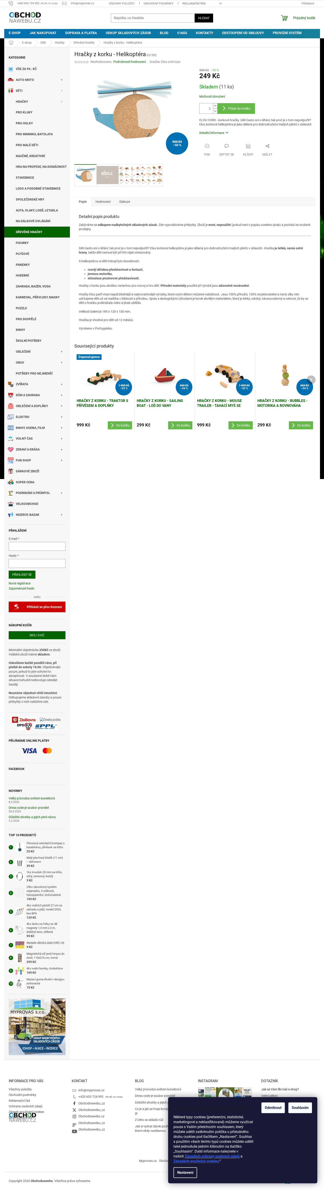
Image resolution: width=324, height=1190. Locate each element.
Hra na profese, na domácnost (41, 166)
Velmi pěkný (269, 1096)
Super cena (25, 482)
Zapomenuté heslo (21, 588)
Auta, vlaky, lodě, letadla (37, 210)
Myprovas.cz (148, 1161)
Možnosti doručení (212, 96)
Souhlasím (300, 1108)
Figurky (22, 243)
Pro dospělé (26, 319)
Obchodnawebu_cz (91, 1103)
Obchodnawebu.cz (91, 1116)
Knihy (20, 330)
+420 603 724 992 (91, 1096)
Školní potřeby (28, 340)
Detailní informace (211, 133)
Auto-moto (25, 80)
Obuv (20, 362)
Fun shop (23, 460)
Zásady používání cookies (26, 1112)
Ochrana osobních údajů (26, 1106)
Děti (19, 90)
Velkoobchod (27, 504)
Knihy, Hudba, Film (30, 428)
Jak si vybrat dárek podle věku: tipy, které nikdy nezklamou (159, 1128)
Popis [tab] (83, 201)
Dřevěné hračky (29, 232)
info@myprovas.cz (91, 1090)
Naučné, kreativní (30, 156)
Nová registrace (20, 583)
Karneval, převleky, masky (38, 297)
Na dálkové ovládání (33, 221)
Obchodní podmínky (158, 3)
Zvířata (22, 384)
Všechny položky (122, 3)
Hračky (22, 101)
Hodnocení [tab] (103, 201)
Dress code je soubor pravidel (29, 807)
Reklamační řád (194, 3)
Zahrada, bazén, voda (33, 286)
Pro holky (24, 123)
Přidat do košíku (239, 108)
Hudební (22, 275)
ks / (37, 635)
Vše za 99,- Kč (26, 69)
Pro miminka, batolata (34, 134)
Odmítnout (273, 1108)
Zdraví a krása (28, 449)
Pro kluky (24, 112)
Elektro (22, 417)
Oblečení (23, 351)
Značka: (164, 61)
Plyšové (22, 254)
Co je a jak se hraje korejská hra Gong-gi (161, 1111)
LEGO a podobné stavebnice (38, 188)
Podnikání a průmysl (33, 493)
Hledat (204, 18)
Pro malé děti (27, 145)
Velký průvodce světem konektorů (32, 798)
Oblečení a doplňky (32, 406)
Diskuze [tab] (124, 201)
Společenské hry (30, 199)
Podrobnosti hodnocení (129, 61)
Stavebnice (25, 177)
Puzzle (21, 308)
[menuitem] (14, 33)
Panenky (23, 264)
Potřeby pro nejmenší (34, 373)
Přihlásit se (22, 574)
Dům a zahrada (28, 395)
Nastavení (185, 1172)
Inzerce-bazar (27, 514)
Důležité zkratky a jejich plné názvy (32, 817)
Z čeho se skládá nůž (149, 1120)
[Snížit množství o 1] (215, 111)
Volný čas (24, 438)
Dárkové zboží (27, 471)
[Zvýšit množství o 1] (215, 106)
